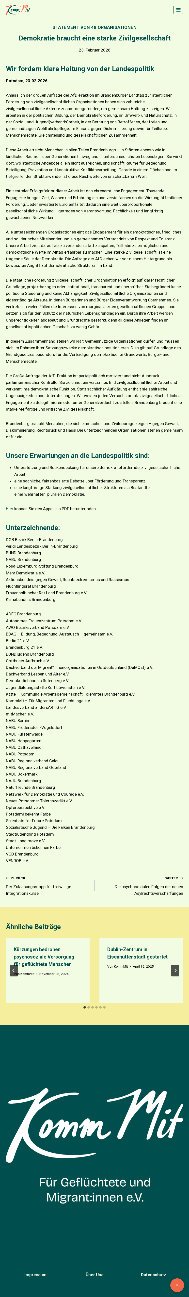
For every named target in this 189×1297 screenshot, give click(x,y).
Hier (9, 508)
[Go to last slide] (14, 970)
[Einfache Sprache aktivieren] (177, 1285)
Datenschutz (153, 1274)
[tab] (84, 1007)
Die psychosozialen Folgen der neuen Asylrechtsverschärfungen (149, 886)
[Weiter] (175, 970)
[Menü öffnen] (178, 10)
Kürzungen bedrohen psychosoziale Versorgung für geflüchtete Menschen (44, 957)
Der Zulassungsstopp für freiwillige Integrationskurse (38, 886)
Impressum (35, 1274)
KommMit (27, 974)
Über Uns (94, 1274)
